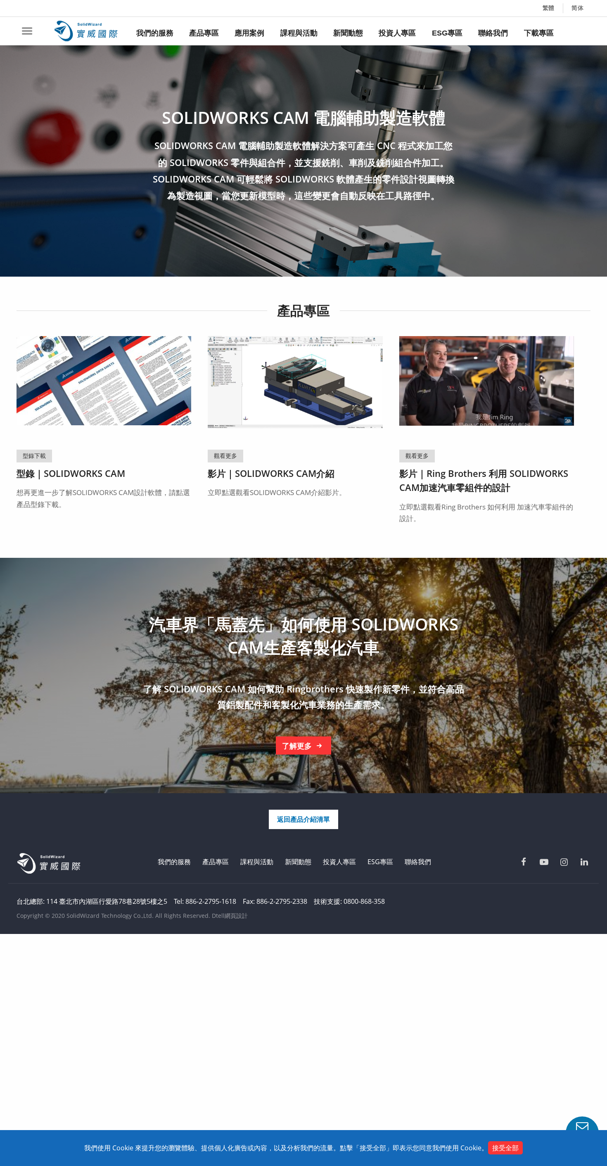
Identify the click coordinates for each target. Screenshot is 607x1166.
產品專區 (215, 861)
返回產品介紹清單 (303, 819)
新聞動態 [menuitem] (348, 33)
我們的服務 (174, 861)
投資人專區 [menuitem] (397, 33)
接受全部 (505, 1147)
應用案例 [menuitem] (249, 33)
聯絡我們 (418, 861)
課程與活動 (256, 861)
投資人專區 (339, 861)
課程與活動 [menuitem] (299, 33)
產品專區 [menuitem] (204, 33)
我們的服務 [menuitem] (154, 33)
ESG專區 (380, 861)
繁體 (549, 8)
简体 (577, 8)
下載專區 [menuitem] (539, 33)
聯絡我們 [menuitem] (493, 33)
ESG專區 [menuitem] (447, 33)
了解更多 (297, 746)
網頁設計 (236, 916)
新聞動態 (298, 861)
